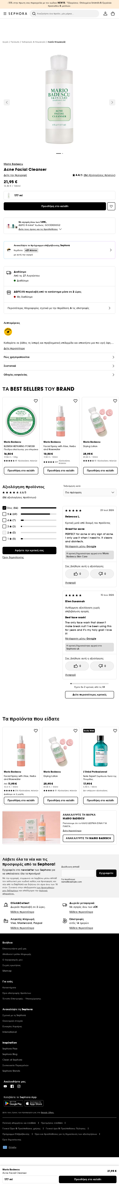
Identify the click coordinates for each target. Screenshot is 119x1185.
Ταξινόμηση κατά (71, 486)
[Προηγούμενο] (7, 102)
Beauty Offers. (47, 1112)
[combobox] (90, 492)
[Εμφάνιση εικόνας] (59, 100)
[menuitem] (105, 13)
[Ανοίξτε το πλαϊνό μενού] (4, 13)
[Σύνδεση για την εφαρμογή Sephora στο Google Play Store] (13, 1103)
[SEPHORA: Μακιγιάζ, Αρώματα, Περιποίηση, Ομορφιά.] (18, 13)
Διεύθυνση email (70, 866)
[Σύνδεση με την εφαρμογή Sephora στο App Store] (34, 1103)
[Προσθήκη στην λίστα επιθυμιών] (35, 400)
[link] (29, 550)
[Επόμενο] (112, 102)
